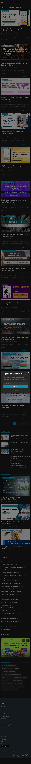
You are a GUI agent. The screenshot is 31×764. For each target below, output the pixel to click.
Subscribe (15, 387)
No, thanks (15, 390)
